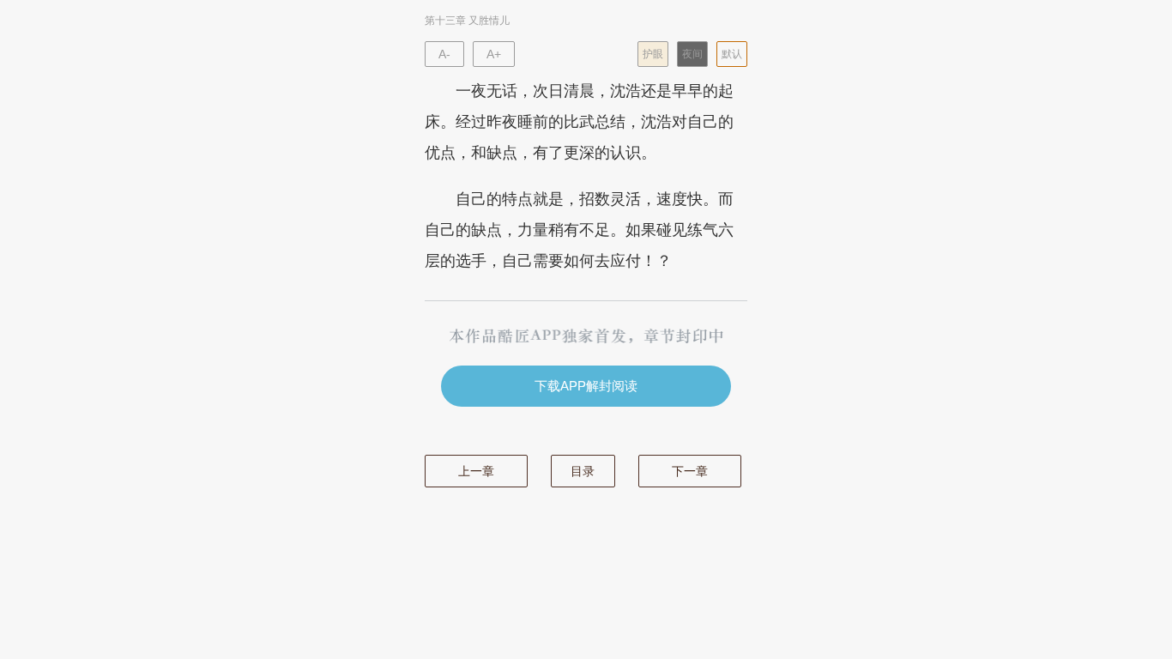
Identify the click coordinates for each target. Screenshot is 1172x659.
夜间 (692, 54)
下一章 (690, 471)
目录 (583, 471)
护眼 (653, 54)
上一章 (476, 471)
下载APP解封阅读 (586, 385)
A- (444, 54)
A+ (493, 54)
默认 (732, 54)
